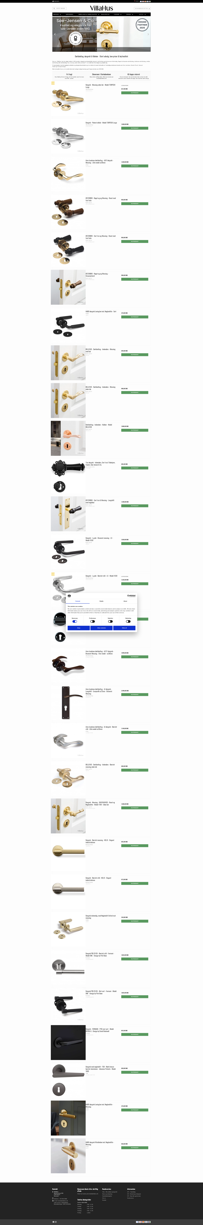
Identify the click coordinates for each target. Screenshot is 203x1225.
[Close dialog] (139, 592)
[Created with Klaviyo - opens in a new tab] (101, 634)
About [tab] (125, 601)
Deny (78, 628)
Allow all (124, 628)
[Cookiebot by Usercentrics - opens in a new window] (128, 596)
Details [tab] (101, 601)
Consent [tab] (77, 601)
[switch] (92, 621)
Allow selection (101, 628)
